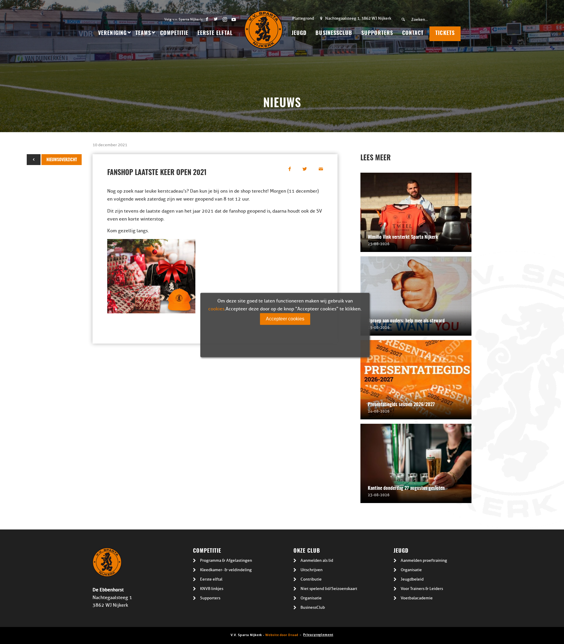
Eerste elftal (211, 579)
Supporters (210, 598)
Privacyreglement (318, 634)
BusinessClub (313, 607)
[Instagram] (224, 19)
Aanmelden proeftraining (424, 560)
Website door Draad (281, 634)
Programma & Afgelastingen (226, 560)
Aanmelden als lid (317, 560)
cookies (216, 309)
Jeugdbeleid (412, 579)
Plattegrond (303, 18)
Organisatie (311, 598)
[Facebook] (207, 19)
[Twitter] (216, 19)
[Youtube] (233, 19)
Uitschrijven (312, 569)
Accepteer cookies (285, 318)
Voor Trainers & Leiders (422, 588)
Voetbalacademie (417, 598)
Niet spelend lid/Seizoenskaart (329, 588)
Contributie (311, 579)
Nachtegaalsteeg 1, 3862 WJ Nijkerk (358, 18)
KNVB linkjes (211, 588)
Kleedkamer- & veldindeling (226, 569)
